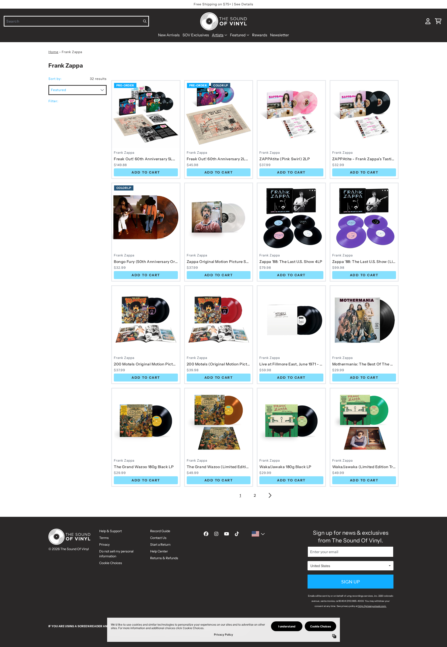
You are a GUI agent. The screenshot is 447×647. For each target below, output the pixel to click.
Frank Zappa (124, 152)
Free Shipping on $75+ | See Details (223, 4)
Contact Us (158, 538)
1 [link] (240, 495)
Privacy (104, 544)
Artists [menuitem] (218, 35)
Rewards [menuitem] (259, 35)
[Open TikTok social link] (237, 534)
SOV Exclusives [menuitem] (196, 35)
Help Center (159, 551)
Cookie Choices (110, 563)
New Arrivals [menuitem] (169, 35)
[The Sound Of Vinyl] (223, 21)
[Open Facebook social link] (206, 534)
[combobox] (76, 21)
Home (53, 52)
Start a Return (160, 544)
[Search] (145, 21)
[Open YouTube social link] (226, 534)
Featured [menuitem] (238, 35)
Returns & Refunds (164, 558)
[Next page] (269, 495)
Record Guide (160, 531)
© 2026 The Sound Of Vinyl (68, 549)
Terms (104, 538)
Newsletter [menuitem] (279, 35)
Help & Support (110, 531)
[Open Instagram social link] (216, 534)
